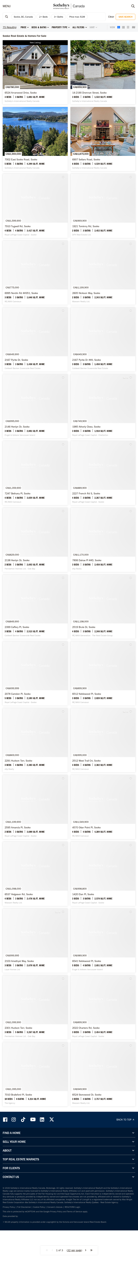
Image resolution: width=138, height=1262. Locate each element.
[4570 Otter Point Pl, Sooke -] (102, 807)
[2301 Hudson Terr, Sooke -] (35, 1007)
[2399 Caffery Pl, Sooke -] (35, 607)
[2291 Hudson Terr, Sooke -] (35, 740)
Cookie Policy (39, 1207)
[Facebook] (5, 1119)
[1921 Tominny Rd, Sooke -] (102, 206)
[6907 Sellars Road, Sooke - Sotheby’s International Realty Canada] (102, 139)
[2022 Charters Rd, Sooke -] (102, 1007)
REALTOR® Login (72, 1207)
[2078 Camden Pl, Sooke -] (35, 673)
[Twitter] (51, 1119)
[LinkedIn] (42, 1119)
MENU (7, 6)
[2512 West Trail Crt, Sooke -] (102, 740)
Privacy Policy (9, 1207)
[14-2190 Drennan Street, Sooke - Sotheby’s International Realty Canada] (102, 72)
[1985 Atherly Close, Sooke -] (102, 406)
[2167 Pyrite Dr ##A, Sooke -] (102, 339)
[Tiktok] (23, 1119)
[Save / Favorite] (131, 43)
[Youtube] (32, 1119)
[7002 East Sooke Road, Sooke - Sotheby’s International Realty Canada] (35, 139)
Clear (111, 16)
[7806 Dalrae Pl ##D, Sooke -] (102, 540)
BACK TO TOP (124, 1119)
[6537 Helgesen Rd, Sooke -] (35, 874)
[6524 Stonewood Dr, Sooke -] (102, 1074)
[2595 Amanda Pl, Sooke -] (35, 807)
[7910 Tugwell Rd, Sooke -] (35, 206)
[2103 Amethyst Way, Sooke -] (35, 941)
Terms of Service (74, 1211)
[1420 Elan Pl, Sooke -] (102, 874)
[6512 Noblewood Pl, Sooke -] (102, 673)
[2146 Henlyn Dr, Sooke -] (35, 406)
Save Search (125, 16)
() (74, 1250)
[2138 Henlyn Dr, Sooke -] (35, 540)
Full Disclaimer (24, 1207)
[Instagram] (14, 1119)
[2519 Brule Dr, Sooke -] (102, 607)
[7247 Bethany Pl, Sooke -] (35, 473)
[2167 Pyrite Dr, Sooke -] (35, 339)
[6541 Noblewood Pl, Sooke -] (102, 941)
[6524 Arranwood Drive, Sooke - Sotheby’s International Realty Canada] (35, 72)
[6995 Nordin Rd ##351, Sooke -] (35, 273)
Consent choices (55, 1207)
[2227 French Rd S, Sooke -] (102, 473)
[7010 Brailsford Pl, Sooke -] (35, 1074)
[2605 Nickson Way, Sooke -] (102, 273)
